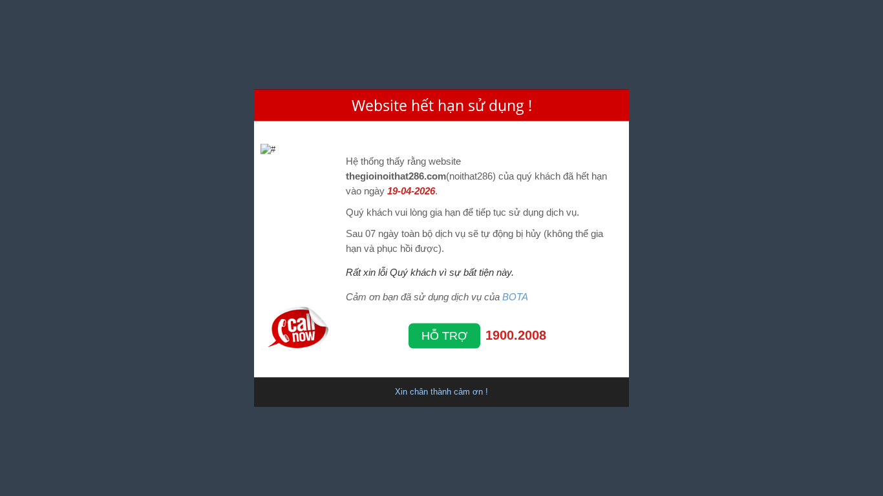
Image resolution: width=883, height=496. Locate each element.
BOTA (515, 296)
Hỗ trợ (444, 335)
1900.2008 (515, 334)
